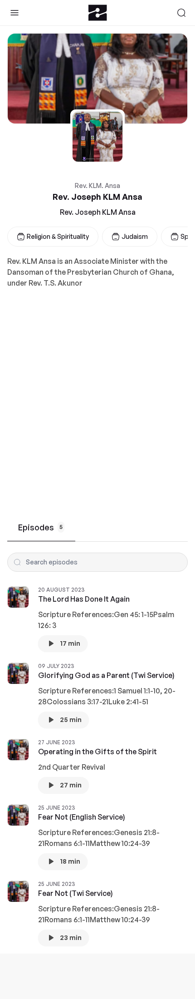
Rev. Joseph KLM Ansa (98, 212)
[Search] (181, 13)
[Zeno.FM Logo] (97, 13)
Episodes (40, 527)
